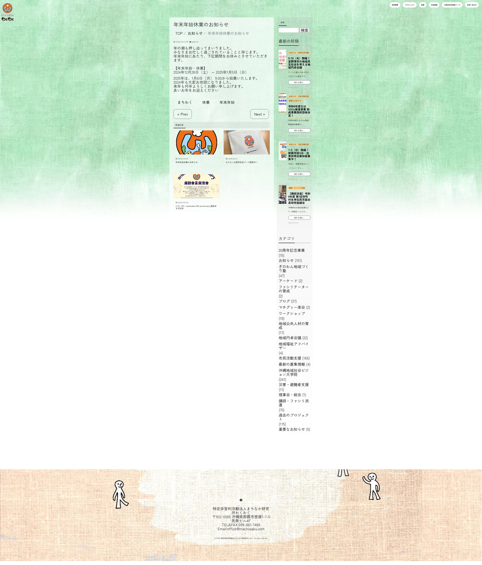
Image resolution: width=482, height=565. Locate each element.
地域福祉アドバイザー (294, 346)
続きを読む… (299, 82)
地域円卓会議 (303, 52)
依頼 (422, 5)
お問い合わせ (472, 5)
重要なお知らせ (295, 100)
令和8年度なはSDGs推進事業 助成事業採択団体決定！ (299, 111)
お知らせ (195, 42)
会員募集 (434, 5)
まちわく (184, 102)
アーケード (288, 280)
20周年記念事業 (292, 250)
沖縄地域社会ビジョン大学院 (294, 372)
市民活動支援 (303, 96)
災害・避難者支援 (294, 384)
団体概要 (395, 5)
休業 (206, 102)
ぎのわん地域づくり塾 (294, 268)
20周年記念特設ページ (452, 5)
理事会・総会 (290, 394)
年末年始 (227, 102)
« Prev (182, 114)
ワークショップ (292, 313)
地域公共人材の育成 (294, 325)
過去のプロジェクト (294, 417)
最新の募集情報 (292, 364)
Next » (259, 114)
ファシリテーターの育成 (294, 289)
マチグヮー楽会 (292, 307)
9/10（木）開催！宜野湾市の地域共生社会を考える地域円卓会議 (299, 63)
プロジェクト (410, 5)
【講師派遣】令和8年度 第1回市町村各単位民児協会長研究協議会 (299, 198)
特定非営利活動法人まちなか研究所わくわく (237, 538)
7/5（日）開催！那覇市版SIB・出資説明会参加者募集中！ (299, 154)
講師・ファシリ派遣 (297, 188)
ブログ (284, 301)
